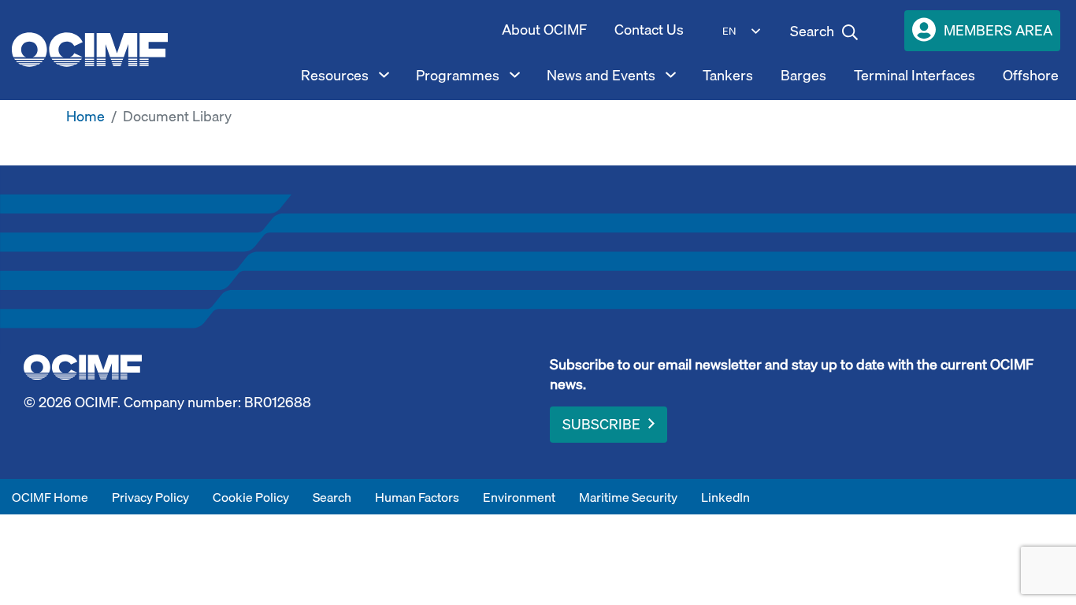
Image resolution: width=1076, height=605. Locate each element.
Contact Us (649, 29)
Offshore (1031, 75)
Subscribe (601, 424)
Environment (519, 497)
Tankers (728, 75)
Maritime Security (628, 497)
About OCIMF (544, 29)
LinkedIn (725, 497)
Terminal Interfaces (914, 75)
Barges (803, 75)
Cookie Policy (251, 497)
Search (332, 497)
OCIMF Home (50, 497)
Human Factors (417, 497)
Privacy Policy (150, 497)
